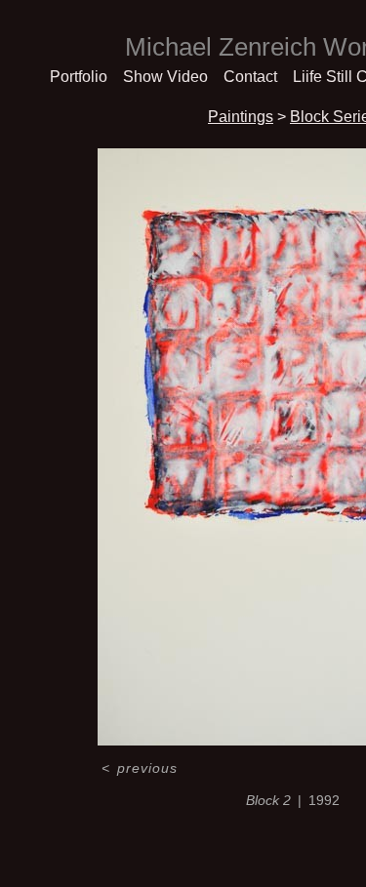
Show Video (165, 76)
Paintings (240, 116)
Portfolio (78, 76)
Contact (250, 76)
